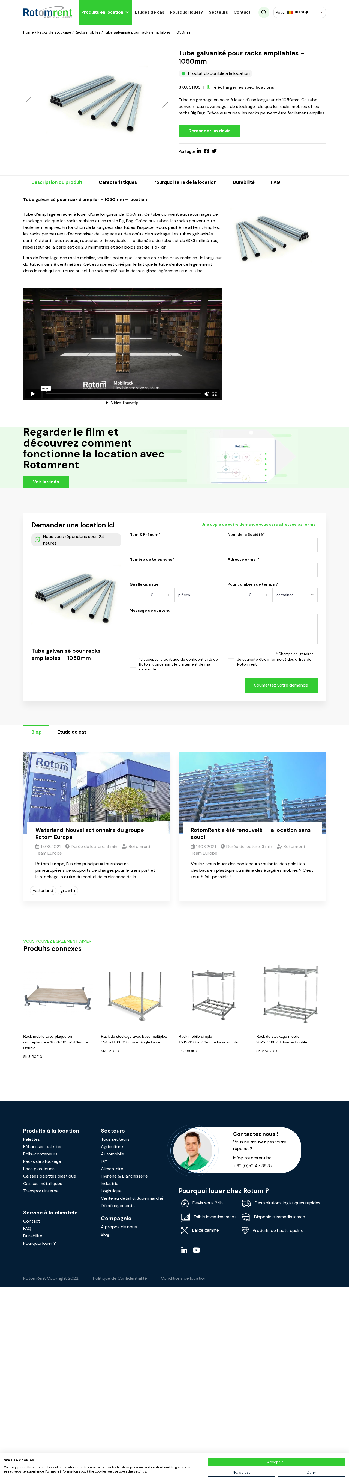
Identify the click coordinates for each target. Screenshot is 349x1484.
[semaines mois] (295, 596)
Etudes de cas (149, 12)
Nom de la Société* (246, 534)
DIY (104, 1161)
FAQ (275, 182)
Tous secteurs (115, 1139)
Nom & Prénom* (145, 534)
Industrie (109, 1183)
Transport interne (41, 1191)
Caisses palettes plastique (49, 1176)
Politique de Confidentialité (120, 1278)
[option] (96, 102)
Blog (36, 732)
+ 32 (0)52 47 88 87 (253, 1166)
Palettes (31, 1139)
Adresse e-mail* (244, 559)
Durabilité (244, 182)
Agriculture (112, 1146)
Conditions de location (183, 1278)
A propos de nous (119, 1227)
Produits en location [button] (102, 12)
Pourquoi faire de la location (184, 182)
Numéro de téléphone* (152, 559)
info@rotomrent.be (252, 1158)
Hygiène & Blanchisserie (124, 1176)
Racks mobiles (87, 32)
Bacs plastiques (39, 1169)
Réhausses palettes (42, 1146)
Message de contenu (150, 610)
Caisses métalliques (42, 1183)
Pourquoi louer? (186, 12)
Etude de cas (71, 732)
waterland (43, 890)
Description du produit (56, 182)
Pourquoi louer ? (39, 1243)
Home (28, 32)
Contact (242, 12)
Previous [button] (28, 102)
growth (68, 890)
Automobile (112, 1154)
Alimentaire (112, 1169)
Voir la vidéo (46, 482)
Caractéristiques (118, 182)
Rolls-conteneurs (40, 1154)
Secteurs (218, 12)
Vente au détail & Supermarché (132, 1198)
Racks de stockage (54, 32)
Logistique (111, 1191)
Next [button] (165, 102)
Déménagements (118, 1205)
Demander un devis (209, 131)
